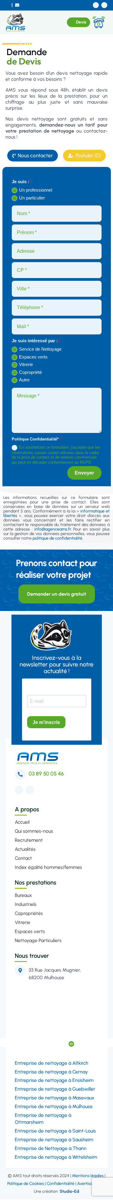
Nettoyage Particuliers (38, 941)
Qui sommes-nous (34, 832)
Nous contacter (32, 155)
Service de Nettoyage (40, 349)
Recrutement (29, 841)
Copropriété (30, 372)
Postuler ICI (84, 155)
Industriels (25, 905)
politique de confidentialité (57, 538)
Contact (23, 859)
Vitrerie (26, 364)
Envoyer (84, 473)
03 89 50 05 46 (46, 774)
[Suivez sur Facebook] (96, 5)
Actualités (25, 850)
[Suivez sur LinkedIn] (104, 5)
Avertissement (90, 1184)
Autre (24, 379)
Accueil (22, 823)
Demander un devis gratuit (56, 594)
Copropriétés (29, 914)
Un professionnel (35, 190)
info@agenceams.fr (52, 529)
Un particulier (32, 197)
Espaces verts (33, 356)
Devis (81, 22)
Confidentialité (60, 1184)
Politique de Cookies (25, 1184)
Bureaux (23, 896)
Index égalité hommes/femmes (48, 868)
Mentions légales (88, 1176)
